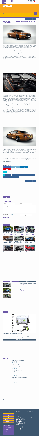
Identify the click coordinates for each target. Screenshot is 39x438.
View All (34, 18)
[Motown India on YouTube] (34, 1)
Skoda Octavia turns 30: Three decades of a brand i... (7, 232)
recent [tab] (11, 281)
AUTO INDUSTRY (27, 13)
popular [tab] (27, 281)
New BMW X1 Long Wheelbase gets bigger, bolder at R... (18, 242)
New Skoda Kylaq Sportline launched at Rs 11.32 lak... (18, 251)
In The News (5, 358)
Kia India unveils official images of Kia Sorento (8, 251)
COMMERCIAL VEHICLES (6, 16)
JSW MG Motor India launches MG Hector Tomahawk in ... (29, 232)
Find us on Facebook (7, 399)
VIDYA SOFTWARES (34, 437)
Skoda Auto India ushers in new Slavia (29, 251)
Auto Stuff (15, 13)
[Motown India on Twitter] (31, 1)
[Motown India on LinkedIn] (33, 3)
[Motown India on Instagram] (30, 3)
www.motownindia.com (20, 421)
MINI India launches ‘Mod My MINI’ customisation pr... (18, 232)
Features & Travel (21, 13)
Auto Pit (5, 413)
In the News (6, 13)
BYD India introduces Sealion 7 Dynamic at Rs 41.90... (30, 242)
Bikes (9, 417)
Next (26, 18)
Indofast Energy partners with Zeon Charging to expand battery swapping (19, 381)
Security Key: (5, 214)
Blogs (12, 16)
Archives (5, 431)
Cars (8, 415)
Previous (30, 18)
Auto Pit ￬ (11, 13)
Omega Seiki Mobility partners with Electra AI (19, 364)
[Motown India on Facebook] (28, 1)
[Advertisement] (19, 10)
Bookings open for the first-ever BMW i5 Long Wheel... (7, 242)
